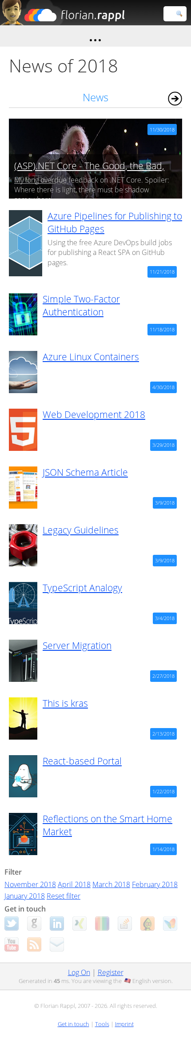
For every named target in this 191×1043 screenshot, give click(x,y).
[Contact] (57, 944)
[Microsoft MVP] (170, 923)
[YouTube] (11, 944)
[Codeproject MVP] (147, 923)
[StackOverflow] (125, 923)
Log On (79, 972)
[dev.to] (102, 923)
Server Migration (77, 645)
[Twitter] (11, 923)
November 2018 (30, 884)
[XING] (79, 923)
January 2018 (24, 896)
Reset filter (63, 896)
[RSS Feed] (34, 944)
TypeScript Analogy (82, 587)
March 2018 (111, 884)
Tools (102, 1024)
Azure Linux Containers (91, 356)
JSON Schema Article (85, 472)
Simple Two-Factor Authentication (81, 305)
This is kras (65, 703)
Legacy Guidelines (81, 530)
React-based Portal (82, 761)
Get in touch (73, 1024)
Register (110, 972)
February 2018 (155, 884)
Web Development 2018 (94, 414)
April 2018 (74, 884)
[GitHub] (34, 923)
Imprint (124, 1024)
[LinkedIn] (57, 923)
